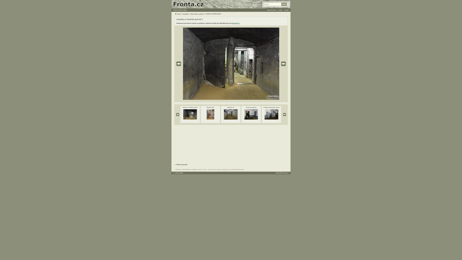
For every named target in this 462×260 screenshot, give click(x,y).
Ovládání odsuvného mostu (271, 107)
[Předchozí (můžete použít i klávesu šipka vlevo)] (185, 64)
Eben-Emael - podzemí (197, 14)
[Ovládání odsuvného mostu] (271, 119)
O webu (280, 10)
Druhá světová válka (180, 10)
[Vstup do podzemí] (251, 119)
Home (179, 14)
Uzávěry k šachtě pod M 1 (190, 107)
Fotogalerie (185, 14)
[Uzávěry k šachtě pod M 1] (190, 119)
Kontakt (286, 10)
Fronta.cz (286, 173)
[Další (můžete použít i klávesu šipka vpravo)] (277, 64)
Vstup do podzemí (251, 107)
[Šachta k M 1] (210, 119)
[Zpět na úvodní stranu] (189, 4)
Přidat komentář (181, 165)
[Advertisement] (231, 144)
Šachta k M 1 (210, 107)
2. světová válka (178, 173)
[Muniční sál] (231, 119)
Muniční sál (230, 107)
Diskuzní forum (271, 10)
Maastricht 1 (236, 23)
